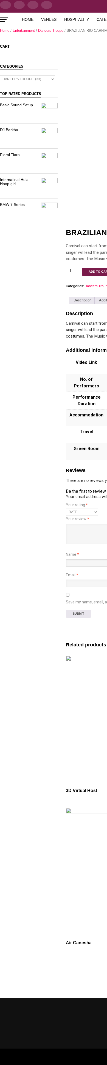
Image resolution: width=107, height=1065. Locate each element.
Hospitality (76, 19)
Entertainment (24, 30)
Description (82, 300)
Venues (49, 19)
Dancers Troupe (50, 30)
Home (27, 19)
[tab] (82, 300)
